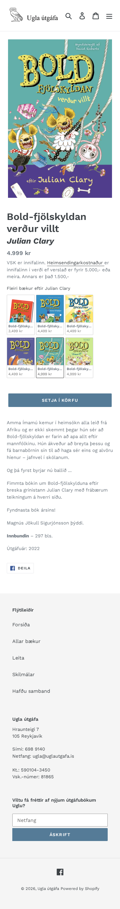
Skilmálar (23, 674)
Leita (18, 658)
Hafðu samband (31, 691)
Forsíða (21, 625)
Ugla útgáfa (48, 888)
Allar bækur (26, 641)
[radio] (21, 315)
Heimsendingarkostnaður (75, 262)
